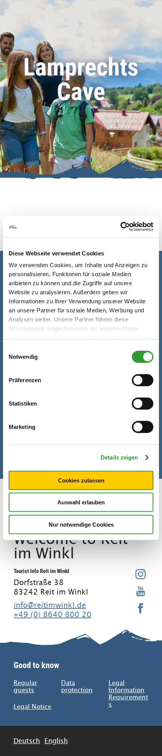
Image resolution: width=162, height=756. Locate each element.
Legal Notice (32, 706)
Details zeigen (119, 457)
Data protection (77, 686)
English (56, 741)
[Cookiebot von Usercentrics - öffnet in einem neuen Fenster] (120, 227)
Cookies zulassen (81, 480)
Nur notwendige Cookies (81, 524)
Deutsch (27, 741)
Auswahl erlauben (81, 502)
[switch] (142, 380)
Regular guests (25, 686)
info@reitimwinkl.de (50, 605)
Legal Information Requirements (128, 693)
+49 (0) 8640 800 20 (53, 614)
